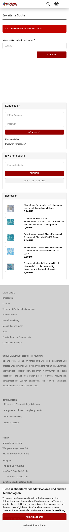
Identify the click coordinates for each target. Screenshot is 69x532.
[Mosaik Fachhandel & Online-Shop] (8, 4)
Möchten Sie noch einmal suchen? (19, 40)
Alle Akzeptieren (34, 517)
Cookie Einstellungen (12, 342)
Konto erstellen (12, 139)
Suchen (51, 54)
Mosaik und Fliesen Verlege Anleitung (22, 404)
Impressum (8, 298)
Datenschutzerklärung (54, 510)
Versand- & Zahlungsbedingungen (18, 309)
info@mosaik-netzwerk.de (17, 482)
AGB (5, 331)
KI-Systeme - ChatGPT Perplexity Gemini (23, 410)
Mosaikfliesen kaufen (13, 326)
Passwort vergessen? (15, 144)
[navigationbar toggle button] (65, 4)
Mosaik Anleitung (11, 320)
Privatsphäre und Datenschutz (17, 337)
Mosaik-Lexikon (11, 422)
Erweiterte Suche (34, 181)
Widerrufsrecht (10, 314)
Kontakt (6, 303)
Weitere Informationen (34, 525)
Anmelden (34, 132)
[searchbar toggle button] (48, 4)
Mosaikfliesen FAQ (13, 416)
